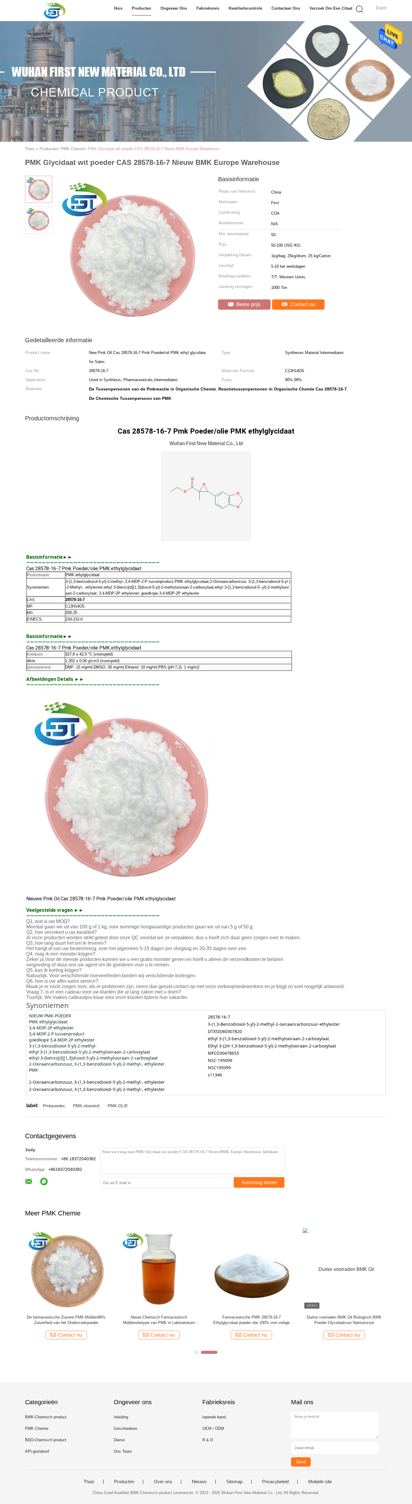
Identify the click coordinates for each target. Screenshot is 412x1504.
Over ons (163, 1482)
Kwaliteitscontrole (245, 8)
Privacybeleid (275, 1482)
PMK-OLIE (118, 1105)
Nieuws (199, 1482)
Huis (118, 8)
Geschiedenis (126, 1428)
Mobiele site (320, 1482)
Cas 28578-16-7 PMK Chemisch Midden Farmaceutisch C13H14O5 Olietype (159, 1320)
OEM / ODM (213, 1428)
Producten (141, 8)
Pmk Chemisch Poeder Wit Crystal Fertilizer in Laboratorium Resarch (251, 1320)
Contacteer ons (285, 8)
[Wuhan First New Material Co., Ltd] (54, 10)
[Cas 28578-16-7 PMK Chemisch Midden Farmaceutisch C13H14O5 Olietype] (159, 1269)
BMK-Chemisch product (46, 1417)
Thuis (89, 1482)
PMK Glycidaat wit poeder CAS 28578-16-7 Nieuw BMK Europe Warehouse (153, 149)
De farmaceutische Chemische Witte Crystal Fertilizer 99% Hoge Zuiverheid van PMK (344, 1320)
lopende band (214, 1417)
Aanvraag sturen (259, 1182)
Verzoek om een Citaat (330, 8)
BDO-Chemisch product (45, 1440)
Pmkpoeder (54, 1105)
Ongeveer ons (173, 8)
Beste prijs (248, 304)
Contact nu (302, 304)
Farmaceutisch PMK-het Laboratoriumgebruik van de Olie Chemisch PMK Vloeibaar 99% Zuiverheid (66, 1320)
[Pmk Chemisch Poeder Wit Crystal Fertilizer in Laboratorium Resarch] (251, 1269)
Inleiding (121, 1417)
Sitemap (234, 1482)
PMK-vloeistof (86, 1105)
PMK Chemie (36, 1428)
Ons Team (123, 1451)
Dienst (119, 1440)
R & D (207, 1440)
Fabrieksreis (207, 8)
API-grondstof (37, 1451)
